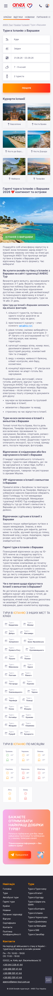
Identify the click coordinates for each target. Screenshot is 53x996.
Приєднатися (21, 855)
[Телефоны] (41, 6)
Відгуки (18, 17)
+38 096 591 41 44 (12, 973)
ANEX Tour (8, 25)
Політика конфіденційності (12, 933)
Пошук (26, 88)
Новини (29, 17)
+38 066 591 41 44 (12, 969)
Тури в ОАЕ (33, 930)
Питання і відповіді (12, 914)
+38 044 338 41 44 (13, 964)
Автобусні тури (11, 897)
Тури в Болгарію (36, 908)
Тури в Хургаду (36, 897)
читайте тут (25, 325)
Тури (5, 893)
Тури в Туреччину (37, 889)
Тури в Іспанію (35, 913)
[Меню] (6, 6)
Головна (7, 889)
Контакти (7, 927)
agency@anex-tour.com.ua (16, 981)
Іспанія (25, 25)
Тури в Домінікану (37, 921)
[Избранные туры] (47, 6)
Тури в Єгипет (35, 893)
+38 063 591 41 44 (12, 977)
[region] (26, 17)
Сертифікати (9, 923)
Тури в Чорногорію (38, 917)
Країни (7, 17)
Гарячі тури (9, 901)
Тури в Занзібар (36, 934)
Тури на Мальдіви (37, 925)
